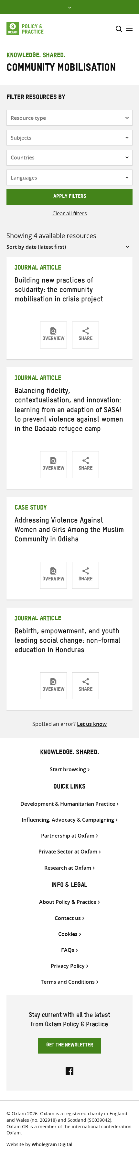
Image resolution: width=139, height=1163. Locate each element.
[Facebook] (69, 1070)
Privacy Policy (68, 966)
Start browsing (68, 769)
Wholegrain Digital (52, 1144)
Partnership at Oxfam (67, 836)
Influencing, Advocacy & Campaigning (68, 820)
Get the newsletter (69, 1045)
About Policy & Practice (67, 902)
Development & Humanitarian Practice (67, 804)
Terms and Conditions (68, 982)
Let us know (92, 723)
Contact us (68, 918)
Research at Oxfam (67, 868)
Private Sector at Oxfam (67, 852)
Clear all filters (69, 213)
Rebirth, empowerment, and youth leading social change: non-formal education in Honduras (67, 642)
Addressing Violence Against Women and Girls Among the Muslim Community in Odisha (69, 531)
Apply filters (69, 197)
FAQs (67, 950)
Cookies (68, 934)
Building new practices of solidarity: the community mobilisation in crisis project (59, 291)
